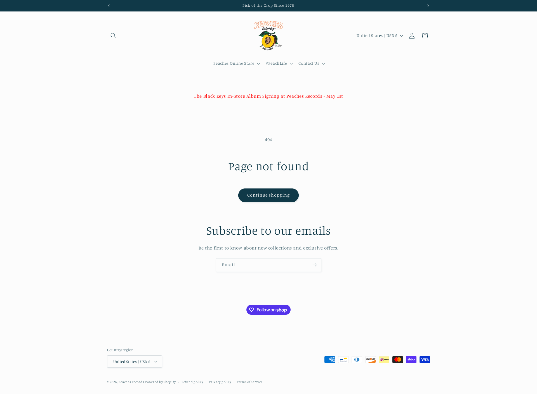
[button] (113, 35)
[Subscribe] (314, 265)
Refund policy (192, 382)
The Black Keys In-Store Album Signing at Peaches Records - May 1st (268, 96)
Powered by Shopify (160, 382)
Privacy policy (220, 382)
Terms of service (250, 382)
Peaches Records (131, 382)
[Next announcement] (428, 5)
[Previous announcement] (109, 5)
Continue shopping (268, 195)
